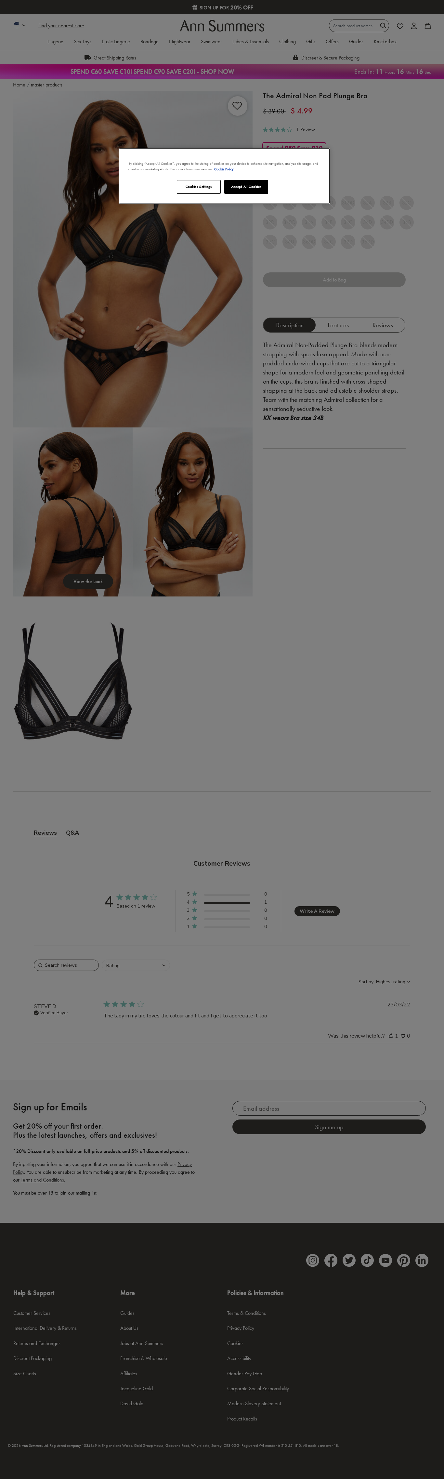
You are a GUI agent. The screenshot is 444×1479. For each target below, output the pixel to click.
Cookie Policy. (224, 169)
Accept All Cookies (246, 186)
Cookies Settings (199, 186)
